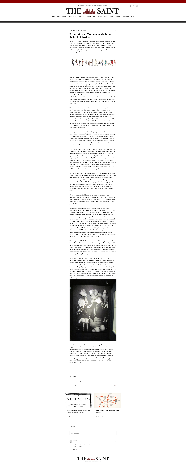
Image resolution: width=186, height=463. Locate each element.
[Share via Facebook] (70, 381)
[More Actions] (115, 441)
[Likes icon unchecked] (74, 449)
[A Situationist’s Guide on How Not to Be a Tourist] (107, 400)
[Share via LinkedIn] (77, 381)
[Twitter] (134, 6)
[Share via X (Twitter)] (73, 381)
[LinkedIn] (137, 6)
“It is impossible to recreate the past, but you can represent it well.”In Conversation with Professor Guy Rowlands (78, 411)
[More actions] (115, 30)
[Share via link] (81, 381)
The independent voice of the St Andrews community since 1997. (93, 5)
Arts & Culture (73, 376)
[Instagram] (130, 6)
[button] (132, 16)
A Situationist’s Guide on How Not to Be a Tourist (107, 411)
